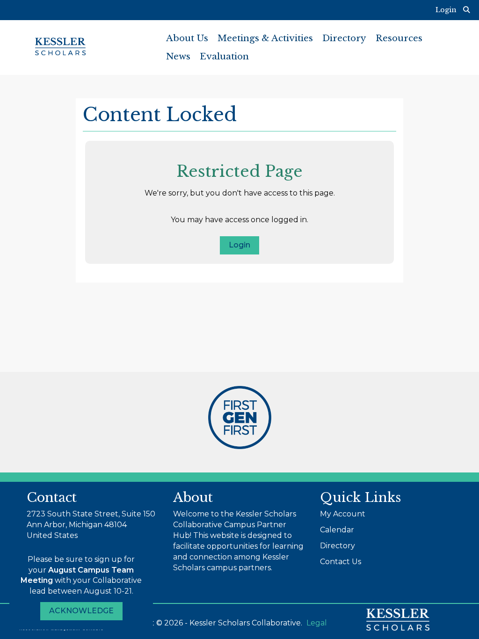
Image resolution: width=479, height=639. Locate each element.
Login (239, 244)
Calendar (337, 529)
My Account (342, 513)
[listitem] (448, 9)
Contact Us (340, 561)
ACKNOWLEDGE (81, 610)
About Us (187, 38)
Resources (399, 38)
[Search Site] (467, 9)
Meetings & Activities (265, 38)
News (178, 56)
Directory (344, 38)
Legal (316, 622)
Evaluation (224, 56)
